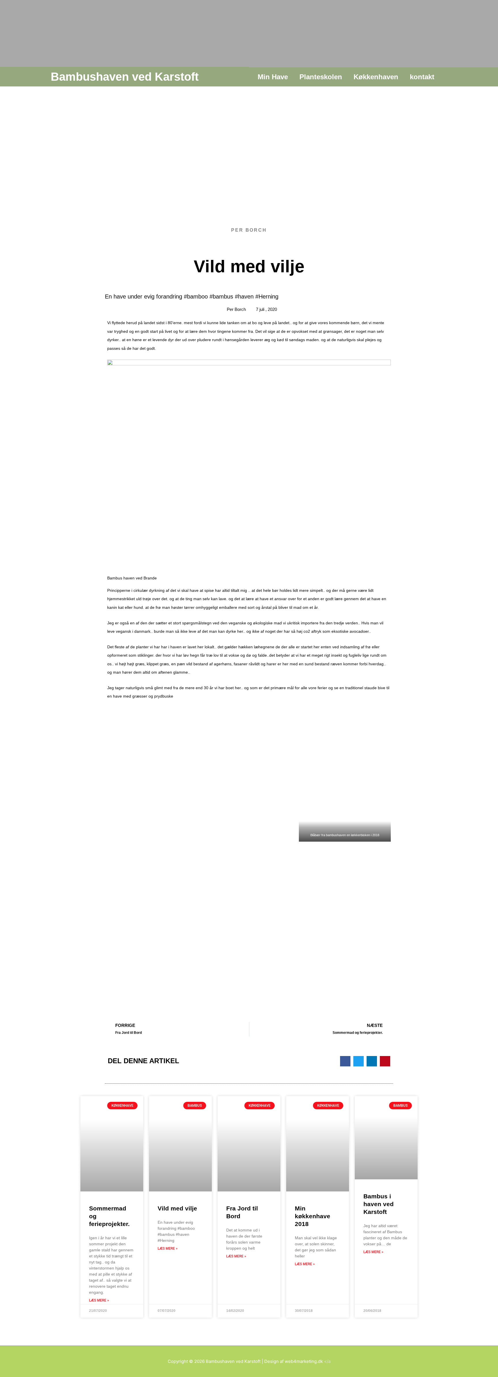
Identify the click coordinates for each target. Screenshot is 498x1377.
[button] (345, 1061)
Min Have (273, 77)
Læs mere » (99, 1300)
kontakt (422, 77)
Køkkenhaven (376, 77)
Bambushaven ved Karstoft (125, 76)
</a (308, 1361)
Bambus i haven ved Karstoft (378, 1204)
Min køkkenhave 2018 (312, 1216)
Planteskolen (320, 77)
